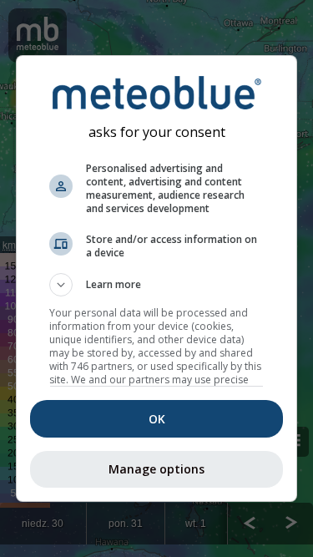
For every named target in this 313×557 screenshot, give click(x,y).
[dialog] (157, 279)
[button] (157, 284)
